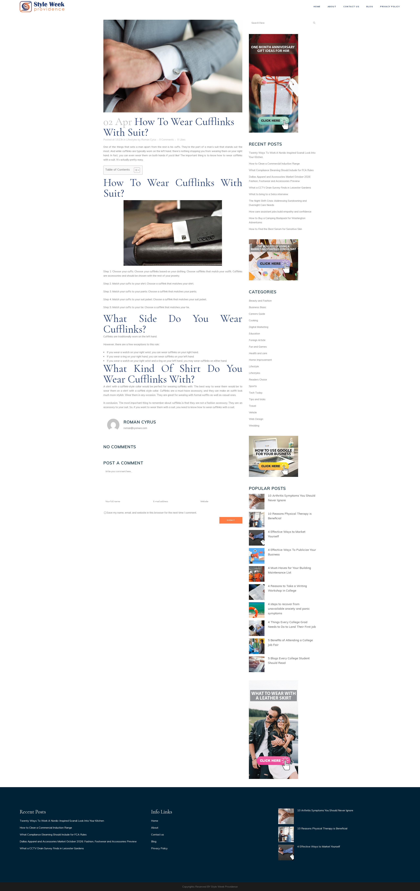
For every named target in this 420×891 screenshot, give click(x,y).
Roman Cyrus (148, 139)
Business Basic (257, 307)
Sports (253, 386)
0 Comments (166, 139)
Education (254, 333)
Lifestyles (131, 139)
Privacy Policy (159, 848)
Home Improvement (260, 359)
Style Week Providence (224, 886)
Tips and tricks (257, 399)
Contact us (157, 834)
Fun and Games (258, 346)
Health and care (258, 353)
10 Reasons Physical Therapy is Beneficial (322, 828)
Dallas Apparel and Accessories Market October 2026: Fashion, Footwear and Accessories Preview (78, 841)
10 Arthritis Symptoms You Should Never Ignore (325, 810)
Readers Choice (258, 379)
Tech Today (255, 392)
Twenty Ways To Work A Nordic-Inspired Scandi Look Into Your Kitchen (62, 820)
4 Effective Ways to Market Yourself (318, 846)
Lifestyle (254, 366)
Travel (252, 405)
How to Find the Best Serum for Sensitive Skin (275, 229)
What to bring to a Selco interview (268, 194)
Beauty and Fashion (260, 300)
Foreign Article (257, 340)
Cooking (253, 320)
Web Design (256, 419)
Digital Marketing (258, 326)
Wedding (254, 425)
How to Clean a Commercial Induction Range (274, 163)
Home (154, 820)
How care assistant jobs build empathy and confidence (280, 211)
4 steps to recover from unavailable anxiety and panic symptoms (289, 608)
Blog (153, 841)
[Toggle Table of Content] (135, 170)
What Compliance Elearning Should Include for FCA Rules (281, 170)
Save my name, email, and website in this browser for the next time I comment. (152, 512)
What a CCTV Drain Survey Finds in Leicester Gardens (280, 187)
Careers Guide (257, 313)
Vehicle (253, 412)
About (154, 827)
